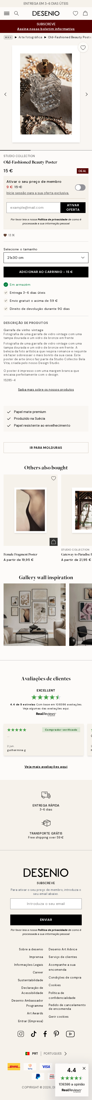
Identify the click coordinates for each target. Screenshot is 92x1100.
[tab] (15, 149)
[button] (71, 1080)
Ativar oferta (72, 207)
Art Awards (35, 1013)
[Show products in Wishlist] (75, 13)
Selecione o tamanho (21, 249)
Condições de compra (65, 977)
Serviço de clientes (63, 957)
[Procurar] (16, 13)
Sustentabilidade (30, 980)
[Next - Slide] (86, 94)
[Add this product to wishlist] (83, 47)
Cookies (55, 985)
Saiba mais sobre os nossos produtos (46, 389)
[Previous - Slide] (5, 94)
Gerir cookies (59, 1017)
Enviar (46, 920)
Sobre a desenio (31, 949)
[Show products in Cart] (85, 13)
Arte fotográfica (30, 37)
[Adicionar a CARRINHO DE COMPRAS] (54, 542)
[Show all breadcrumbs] (8, 37)
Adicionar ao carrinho (46, 272)
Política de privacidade (52, 219)
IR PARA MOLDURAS (46, 448)
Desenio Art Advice (63, 949)
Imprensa (36, 957)
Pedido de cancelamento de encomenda (67, 1007)
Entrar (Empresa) (30, 1021)
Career (38, 972)
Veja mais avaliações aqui (46, 767)
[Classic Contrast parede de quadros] (35, 614)
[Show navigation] (7, 13)
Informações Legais (28, 965)
